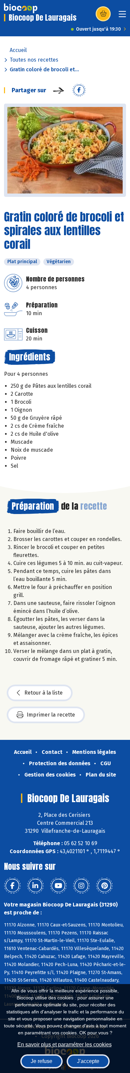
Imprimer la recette (51, 715)
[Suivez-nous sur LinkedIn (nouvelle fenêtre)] (35, 885)
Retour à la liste (43, 693)
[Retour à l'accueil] (20, 8)
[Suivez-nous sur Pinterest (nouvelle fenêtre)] (104, 885)
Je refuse (41, 1061)
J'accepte (88, 1061)
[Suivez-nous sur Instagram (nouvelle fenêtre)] (81, 885)
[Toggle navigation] (122, 16)
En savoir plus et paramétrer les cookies (64, 1044)
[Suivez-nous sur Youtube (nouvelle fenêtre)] (58, 885)
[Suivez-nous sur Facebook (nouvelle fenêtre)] (12, 885)
